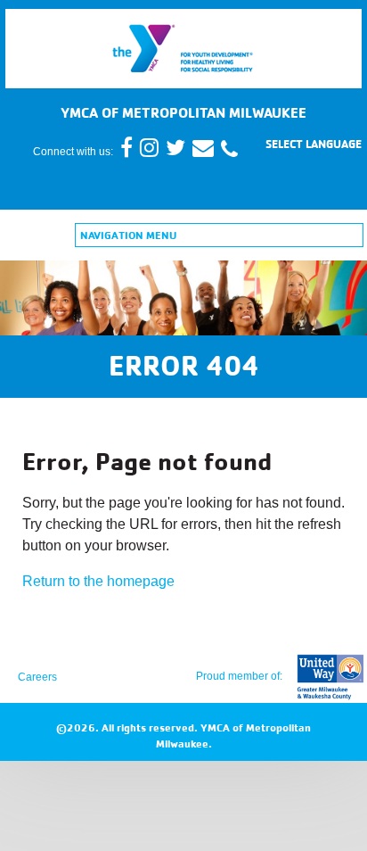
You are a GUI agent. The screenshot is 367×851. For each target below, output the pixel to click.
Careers (37, 677)
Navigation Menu (128, 235)
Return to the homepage (98, 581)
